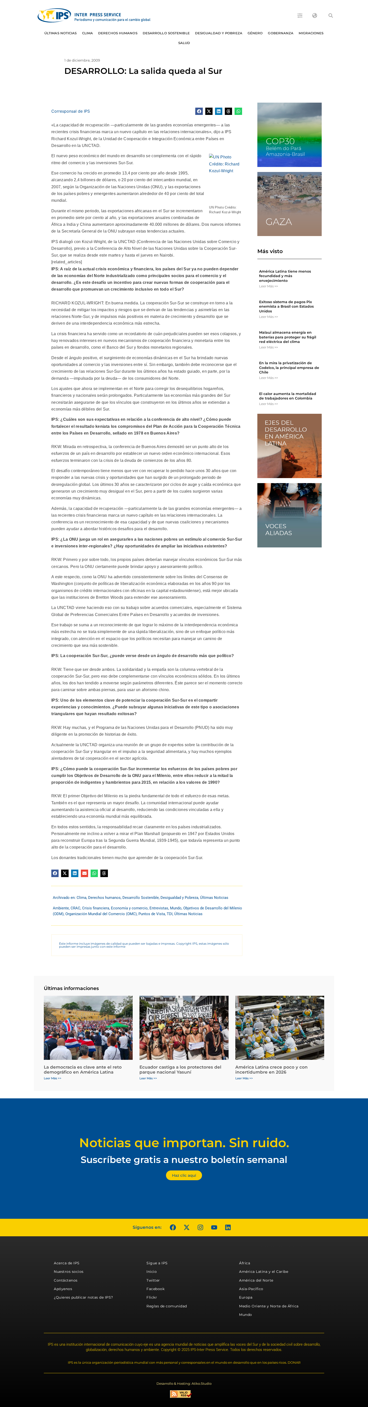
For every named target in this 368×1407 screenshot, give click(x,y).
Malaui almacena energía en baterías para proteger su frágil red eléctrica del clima (287, 337)
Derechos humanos (117, 33)
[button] (330, 15)
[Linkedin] (228, 1227)
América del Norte (256, 1280)
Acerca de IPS (67, 1263)
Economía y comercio (129, 908)
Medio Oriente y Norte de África (269, 1306)
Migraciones (311, 33)
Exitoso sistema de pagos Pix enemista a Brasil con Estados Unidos (286, 306)
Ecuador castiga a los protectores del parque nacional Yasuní (180, 1070)
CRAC (75, 908)
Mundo (175, 908)
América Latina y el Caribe (263, 1271)
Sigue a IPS (157, 1263)
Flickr (151, 1297)
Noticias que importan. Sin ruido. (184, 1142)
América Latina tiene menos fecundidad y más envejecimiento (285, 276)
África (244, 1263)
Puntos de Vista (151, 914)
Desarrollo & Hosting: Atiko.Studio (184, 1383)
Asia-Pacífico (251, 1289)
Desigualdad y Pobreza (218, 33)
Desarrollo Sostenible (166, 33)
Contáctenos (66, 1280)
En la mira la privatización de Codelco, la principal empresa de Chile (289, 367)
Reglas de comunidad (166, 1306)
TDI (169, 914)
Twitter (153, 1280)
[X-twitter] (186, 1227)
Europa (245, 1297)
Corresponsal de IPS (70, 111)
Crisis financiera (95, 908)
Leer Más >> (268, 286)
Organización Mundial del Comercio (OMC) (101, 914)
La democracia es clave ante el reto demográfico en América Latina (83, 1070)
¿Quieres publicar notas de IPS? (83, 1297)
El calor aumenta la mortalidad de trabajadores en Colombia (287, 395)
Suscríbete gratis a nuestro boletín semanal (184, 1159)
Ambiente (61, 908)
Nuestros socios (69, 1271)
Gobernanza (280, 33)
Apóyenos (63, 1289)
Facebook (155, 1289)
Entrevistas (158, 908)
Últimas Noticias (60, 33)
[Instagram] (200, 1227)
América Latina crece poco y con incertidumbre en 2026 (271, 1070)
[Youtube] (214, 1227)
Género (255, 33)
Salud (184, 43)
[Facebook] (172, 1227)
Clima (87, 33)
